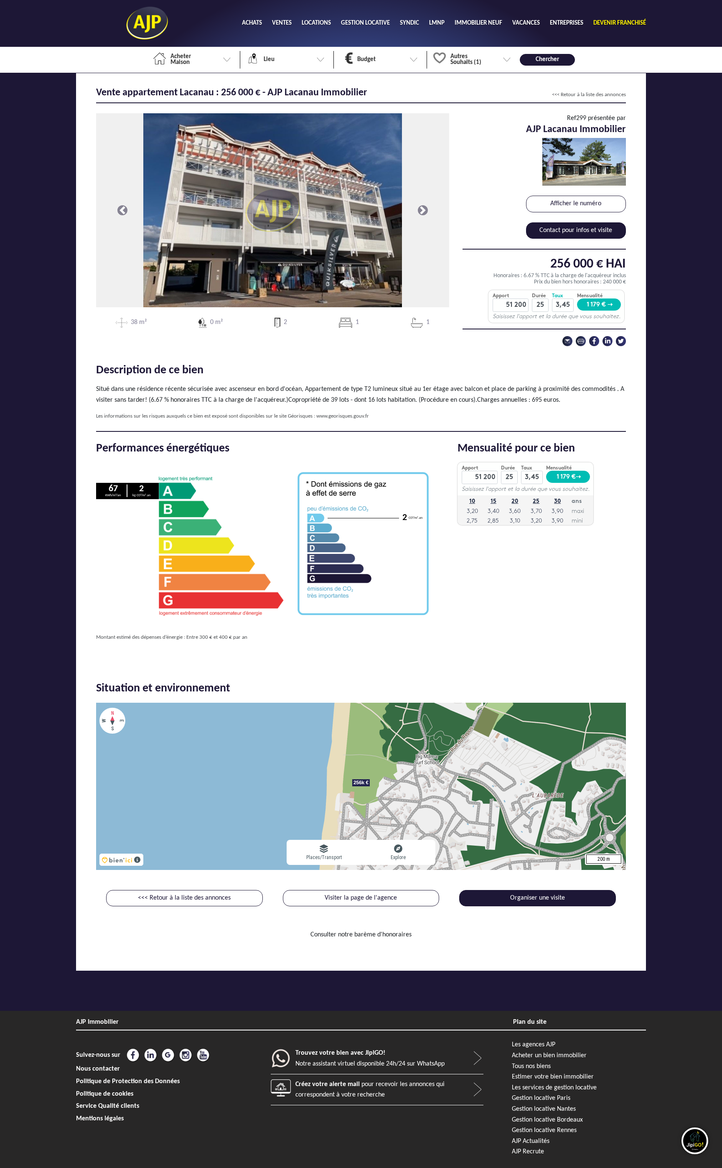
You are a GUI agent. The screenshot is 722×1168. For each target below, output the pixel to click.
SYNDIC (409, 23)
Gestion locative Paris (541, 1098)
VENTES (282, 23)
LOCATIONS (316, 23)
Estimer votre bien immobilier (553, 1077)
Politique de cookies (104, 1094)
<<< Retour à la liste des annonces (589, 94)
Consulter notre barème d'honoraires (361, 934)
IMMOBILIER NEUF (478, 23)
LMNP (437, 23)
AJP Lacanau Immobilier (576, 130)
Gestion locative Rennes (544, 1130)
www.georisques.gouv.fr (342, 416)
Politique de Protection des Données (128, 1081)
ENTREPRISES (566, 23)
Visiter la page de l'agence (361, 898)
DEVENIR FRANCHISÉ (619, 23)
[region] (361, 786)
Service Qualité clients (107, 1106)
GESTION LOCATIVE (365, 23)
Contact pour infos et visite (575, 230)
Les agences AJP (533, 1044)
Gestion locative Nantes (544, 1109)
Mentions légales (100, 1118)
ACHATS (252, 23)
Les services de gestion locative (554, 1087)
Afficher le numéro (575, 203)
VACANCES (526, 23)
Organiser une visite (537, 898)
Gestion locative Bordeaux (547, 1120)
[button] (122, 210)
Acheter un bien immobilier (549, 1055)
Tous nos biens (531, 1066)
